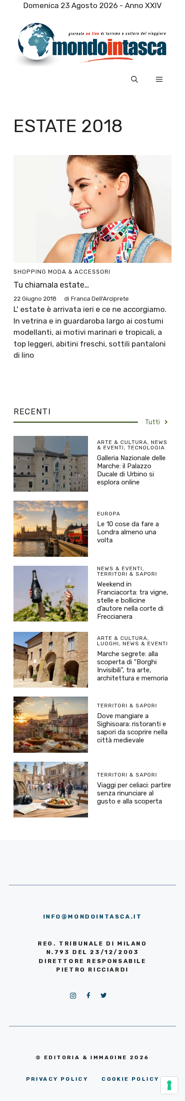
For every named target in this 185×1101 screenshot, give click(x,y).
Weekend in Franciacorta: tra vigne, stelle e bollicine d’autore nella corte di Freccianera (132, 600)
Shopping (29, 271)
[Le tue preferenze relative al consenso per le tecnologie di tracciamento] (169, 1085)
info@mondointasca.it (92, 916)
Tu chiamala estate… (51, 285)
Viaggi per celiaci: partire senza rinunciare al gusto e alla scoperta (134, 793)
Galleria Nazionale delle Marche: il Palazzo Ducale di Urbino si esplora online (131, 470)
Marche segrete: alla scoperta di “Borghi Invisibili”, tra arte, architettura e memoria (132, 666)
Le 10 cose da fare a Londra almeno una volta (128, 532)
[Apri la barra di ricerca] (134, 79)
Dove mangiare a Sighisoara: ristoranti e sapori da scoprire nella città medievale (132, 728)
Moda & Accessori (79, 271)
